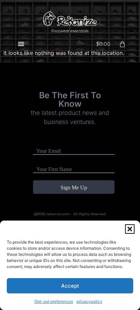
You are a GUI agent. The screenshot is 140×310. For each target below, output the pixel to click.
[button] (129, 229)
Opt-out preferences (53, 301)
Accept (70, 286)
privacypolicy (89, 301)
